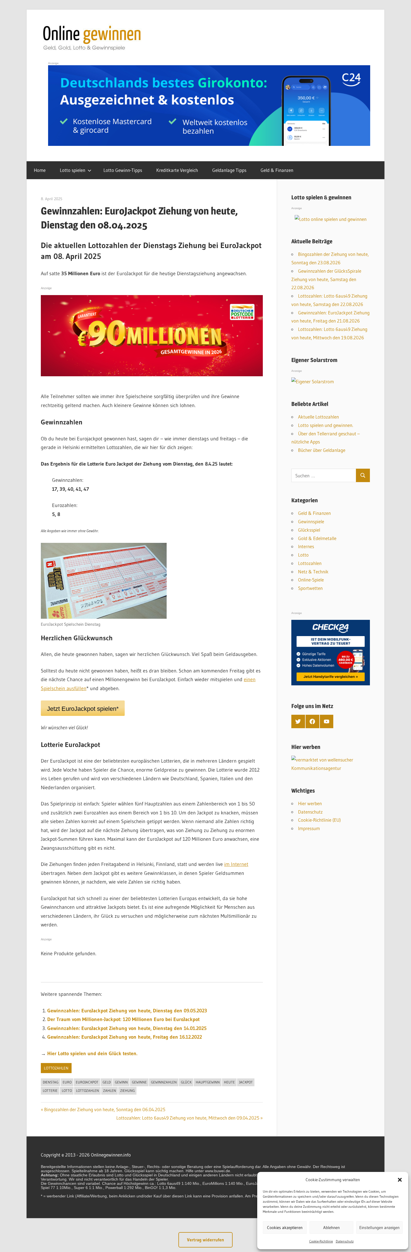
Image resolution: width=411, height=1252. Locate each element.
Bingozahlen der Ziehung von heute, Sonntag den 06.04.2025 (104, 1109)
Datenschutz (345, 1241)
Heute (229, 1082)
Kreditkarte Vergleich (177, 170)
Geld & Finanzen (277, 170)
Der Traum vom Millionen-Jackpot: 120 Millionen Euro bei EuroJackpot (123, 1019)
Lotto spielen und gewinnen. (325, 425)
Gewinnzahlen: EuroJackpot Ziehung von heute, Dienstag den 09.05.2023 (127, 1011)
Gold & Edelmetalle (317, 538)
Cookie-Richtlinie (321, 1241)
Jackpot (246, 1082)
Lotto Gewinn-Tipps (122, 170)
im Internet (236, 864)
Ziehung (127, 1090)
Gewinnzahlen (164, 1082)
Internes (306, 546)
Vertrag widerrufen (205, 1239)
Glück (186, 1082)
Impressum (309, 828)
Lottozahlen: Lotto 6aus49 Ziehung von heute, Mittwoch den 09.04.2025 (187, 1118)
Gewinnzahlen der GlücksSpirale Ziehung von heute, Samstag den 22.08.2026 (326, 279)
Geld (107, 1082)
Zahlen (109, 1090)
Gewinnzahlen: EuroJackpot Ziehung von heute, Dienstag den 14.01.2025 (127, 1028)
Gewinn (121, 1082)
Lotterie (50, 1090)
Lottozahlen (56, 1068)
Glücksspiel (309, 530)
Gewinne (139, 1082)
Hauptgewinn (208, 1082)
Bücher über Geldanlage (321, 450)
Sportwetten (310, 588)
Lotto (67, 1090)
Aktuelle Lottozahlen (318, 417)
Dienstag (50, 1082)
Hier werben (310, 803)
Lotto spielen (72, 170)
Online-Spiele (311, 580)
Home (40, 170)
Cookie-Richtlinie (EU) (319, 820)
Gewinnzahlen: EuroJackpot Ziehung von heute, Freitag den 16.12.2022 (124, 1037)
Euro (67, 1082)
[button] (400, 1180)
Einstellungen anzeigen (379, 1227)
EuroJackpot (87, 1082)
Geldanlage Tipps (229, 170)
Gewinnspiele (311, 521)
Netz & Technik (313, 571)
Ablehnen (331, 1227)
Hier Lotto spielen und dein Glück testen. (92, 1053)
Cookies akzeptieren (285, 1227)
